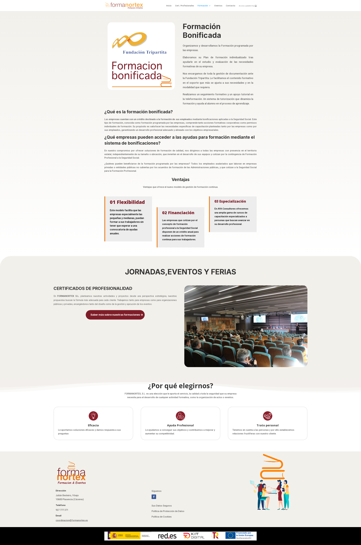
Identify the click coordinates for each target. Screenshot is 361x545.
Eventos (218, 6)
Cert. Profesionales (184, 6)
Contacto (230, 6)
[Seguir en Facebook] (154, 496)
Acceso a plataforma (247, 6)
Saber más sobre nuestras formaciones (115, 314)
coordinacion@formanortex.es (72, 520)
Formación (203, 6)
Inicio (168, 6)
